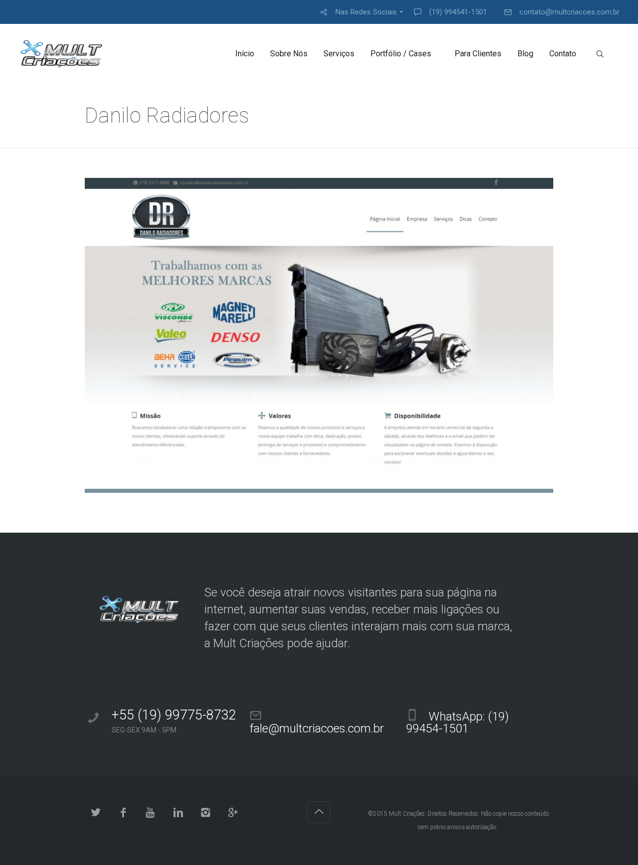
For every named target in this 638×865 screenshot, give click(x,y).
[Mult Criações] (61, 54)
